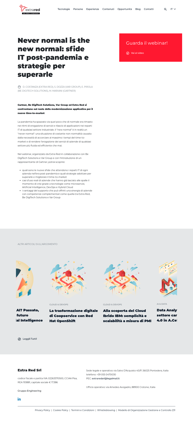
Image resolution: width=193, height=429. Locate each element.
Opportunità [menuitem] (125, 9)
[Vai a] (30, 9)
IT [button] (172, 9)
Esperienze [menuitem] (92, 9)
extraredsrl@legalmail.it (106, 379)
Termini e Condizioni (82, 410)
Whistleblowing (106, 410)
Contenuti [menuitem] (108, 9)
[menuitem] (29, 391)
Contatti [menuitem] (149, 9)
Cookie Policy (60, 410)
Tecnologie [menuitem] (64, 9)
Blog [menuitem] (138, 9)
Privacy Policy (42, 410)
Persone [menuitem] (78, 9)
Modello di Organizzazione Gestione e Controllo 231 (146, 410)
